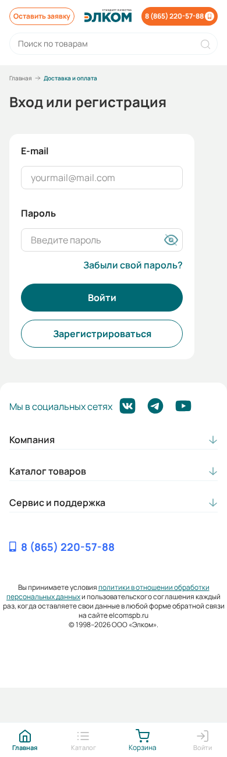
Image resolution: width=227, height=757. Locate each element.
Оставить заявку (41, 16)
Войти (102, 297)
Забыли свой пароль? (133, 265)
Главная (20, 78)
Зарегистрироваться (102, 333)
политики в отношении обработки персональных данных (108, 592)
